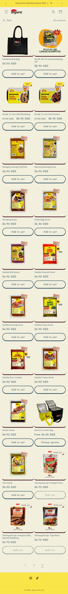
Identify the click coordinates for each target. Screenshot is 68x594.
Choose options (50, 442)
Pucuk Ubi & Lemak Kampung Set (48, 60)
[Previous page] (25, 565)
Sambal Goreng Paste (12, 325)
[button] (6, 11)
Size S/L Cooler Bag (43, 430)
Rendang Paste (9, 220)
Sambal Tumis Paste (44, 377)
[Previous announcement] (5, 3)
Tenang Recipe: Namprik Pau (48, 483)
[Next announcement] (62, 3)
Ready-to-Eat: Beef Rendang (16, 114)
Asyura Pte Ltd (38, 590)
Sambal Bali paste (11, 272)
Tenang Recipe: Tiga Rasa (46, 535)
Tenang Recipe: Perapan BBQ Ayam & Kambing (16, 536)
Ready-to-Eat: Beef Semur (47, 114)
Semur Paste (8, 430)
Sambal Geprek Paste (44, 272)
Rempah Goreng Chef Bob (14, 167)
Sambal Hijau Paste (43, 325)
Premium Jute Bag (11, 59)
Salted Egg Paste (42, 220)
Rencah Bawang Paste (45, 167)
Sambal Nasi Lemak (12, 377)
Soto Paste (7, 483)
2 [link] (42, 565)
